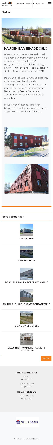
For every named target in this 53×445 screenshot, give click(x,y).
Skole (29, 4)
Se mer (46, 358)
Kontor (20, 4)
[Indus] (8, 4)
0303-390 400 (28, 384)
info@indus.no (26, 398)
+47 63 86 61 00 (28, 396)
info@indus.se (26, 387)
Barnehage (38, 4)
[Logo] (27, 418)
